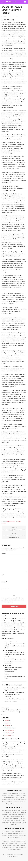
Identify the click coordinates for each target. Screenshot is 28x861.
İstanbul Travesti (11, 521)
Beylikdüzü (7, 725)
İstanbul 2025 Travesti (9, 2)
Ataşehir (7, 720)
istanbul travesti (16, 856)
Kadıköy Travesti (9, 730)
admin (13, 16)
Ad (3, 575)
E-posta (4, 582)
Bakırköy (7, 723)
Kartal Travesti (9, 732)
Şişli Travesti (8, 735)
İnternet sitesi (5, 589)
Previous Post (14, 528)
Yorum (4, 553)
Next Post (14, 535)
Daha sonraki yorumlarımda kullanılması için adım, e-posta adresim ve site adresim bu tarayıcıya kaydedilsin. (13, 600)
